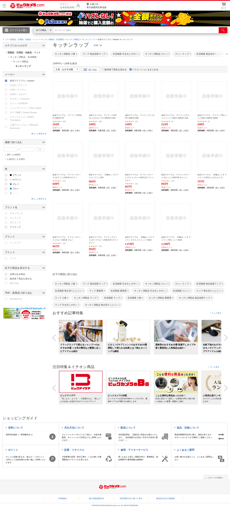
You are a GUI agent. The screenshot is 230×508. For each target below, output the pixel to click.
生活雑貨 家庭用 (119, 290)
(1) (172, 121)
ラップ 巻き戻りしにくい (208, 290)
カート (224, 8)
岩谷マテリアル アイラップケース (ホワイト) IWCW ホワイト (67, 176)
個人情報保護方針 (96, 498)
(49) (100, 121)
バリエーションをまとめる (145, 69)
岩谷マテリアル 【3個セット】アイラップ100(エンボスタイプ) (212, 176)
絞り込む (93, 69)
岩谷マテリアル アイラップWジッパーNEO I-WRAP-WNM (212, 116)
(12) (136, 121)
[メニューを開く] (4, 6)
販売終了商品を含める (116, 69)
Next (225, 338)
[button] (218, 54)
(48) (64, 121)
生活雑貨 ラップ (112, 298)
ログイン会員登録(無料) (67, 6)
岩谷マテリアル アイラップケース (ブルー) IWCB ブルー (67, 238)
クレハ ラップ (182, 54)
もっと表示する (39, 134)
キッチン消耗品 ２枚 (65, 54)
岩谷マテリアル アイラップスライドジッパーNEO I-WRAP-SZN (175, 116)
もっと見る (216, 313)
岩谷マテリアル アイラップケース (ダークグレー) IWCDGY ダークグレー (103, 240)
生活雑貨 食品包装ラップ (208, 283)
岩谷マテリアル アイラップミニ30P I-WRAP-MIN (139, 116)
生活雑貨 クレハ (181, 290)
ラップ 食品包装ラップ (94, 54)
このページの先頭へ (215, 478)
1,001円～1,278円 (16, 159)
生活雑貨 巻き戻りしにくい (68, 290)
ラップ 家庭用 (96, 290)
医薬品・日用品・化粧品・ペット (24, 52)
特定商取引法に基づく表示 (131, 498)
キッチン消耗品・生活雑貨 (23, 57)
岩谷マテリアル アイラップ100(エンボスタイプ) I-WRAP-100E (103, 116)
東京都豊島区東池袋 (96, 6)
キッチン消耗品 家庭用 (160, 298)
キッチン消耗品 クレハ (156, 54)
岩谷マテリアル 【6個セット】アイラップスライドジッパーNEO (139, 238)
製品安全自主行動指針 (165, 498)
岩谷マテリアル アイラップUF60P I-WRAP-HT (67, 116)
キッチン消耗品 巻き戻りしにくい (101, 305)
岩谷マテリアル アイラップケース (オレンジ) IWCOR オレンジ (175, 176)
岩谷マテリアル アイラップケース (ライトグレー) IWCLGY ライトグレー (139, 177)
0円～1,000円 (13, 154)
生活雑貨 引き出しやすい (125, 54)
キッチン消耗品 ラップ (85, 298)
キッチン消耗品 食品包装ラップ (194, 298)
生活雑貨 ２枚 (134, 298)
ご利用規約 (62, 498)
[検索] (223, 30)
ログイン (47, 35)
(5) (209, 121)
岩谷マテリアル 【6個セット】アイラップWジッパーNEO (176, 238)
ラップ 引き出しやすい (66, 305)
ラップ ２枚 (60, 298)
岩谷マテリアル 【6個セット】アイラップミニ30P (103, 176)
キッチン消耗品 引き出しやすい (149, 290)
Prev (54, 338)
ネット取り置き (155, 34)
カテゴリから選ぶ (18, 30)
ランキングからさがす (102, 34)
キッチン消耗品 (20, 61)
